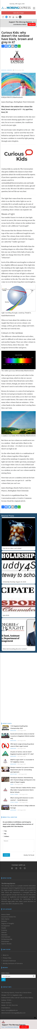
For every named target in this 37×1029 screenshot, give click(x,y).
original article (19, 501)
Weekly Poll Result (29, 855)
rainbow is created (15, 138)
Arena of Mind (5, 914)
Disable (3, 928)
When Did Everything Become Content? (15, 649)
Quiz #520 (6, 615)
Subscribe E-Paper (18, 13)
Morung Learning (6, 70)
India (11, 784)
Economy (4, 930)
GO (3, 979)
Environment (5, 941)
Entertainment (5, 937)
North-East (13, 774)
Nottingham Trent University (24, 102)
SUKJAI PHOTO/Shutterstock (12, 97)
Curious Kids (5, 169)
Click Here (31, 24)
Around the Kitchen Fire (8, 917)
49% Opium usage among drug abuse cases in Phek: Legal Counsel (22, 745)
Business (4, 921)
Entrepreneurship (6, 939)
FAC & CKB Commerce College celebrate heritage (22, 807)
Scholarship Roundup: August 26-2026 (14, 582)
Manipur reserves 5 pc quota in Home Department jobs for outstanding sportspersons (22, 770)
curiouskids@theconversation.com (13, 183)
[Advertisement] (12, 665)
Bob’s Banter (5, 919)
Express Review (6, 944)
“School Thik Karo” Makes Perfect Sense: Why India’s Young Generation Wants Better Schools (23, 790)
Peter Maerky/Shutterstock (26, 436)
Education (4, 935)
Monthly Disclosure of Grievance (13, 963)
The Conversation (26, 169)
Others (6, 836)
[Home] (17, 7)
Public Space (14, 794)
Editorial (3, 932)
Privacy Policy (7, 958)
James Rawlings (7, 102)
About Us (6, 955)
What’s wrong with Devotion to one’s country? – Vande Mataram (21, 799)
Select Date (5, 973)
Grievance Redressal (9, 961)
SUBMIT (6, 855)
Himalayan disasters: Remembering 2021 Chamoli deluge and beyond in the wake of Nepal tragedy (22, 780)
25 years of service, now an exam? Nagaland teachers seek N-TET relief (22, 753)
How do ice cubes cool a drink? (12, 548)
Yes (5, 831)
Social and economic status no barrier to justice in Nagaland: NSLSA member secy (22, 736)
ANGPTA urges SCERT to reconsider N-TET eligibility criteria (22, 761)
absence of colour (7, 446)
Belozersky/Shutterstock (25, 370)
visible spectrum (18, 242)
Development (5, 926)
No (5, 834)
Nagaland (13, 730)
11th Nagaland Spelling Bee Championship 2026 (19, 727)
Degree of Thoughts (7, 923)
